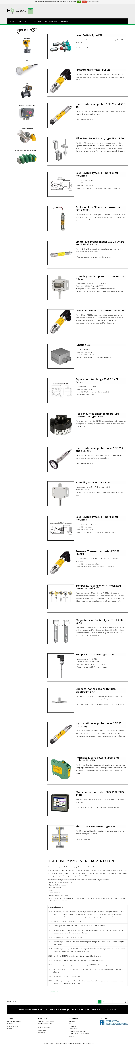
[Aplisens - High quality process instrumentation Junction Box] (60, 356)
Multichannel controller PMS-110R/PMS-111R (100, 793)
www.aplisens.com (53, 991)
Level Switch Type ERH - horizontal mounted (97, 174)
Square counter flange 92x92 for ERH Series (98, 380)
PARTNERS (72, 1026)
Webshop (23, 21)
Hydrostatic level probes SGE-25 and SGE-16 (101, 105)
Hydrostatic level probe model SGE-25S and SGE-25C (99, 449)
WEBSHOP (72, 1021)
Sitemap (72, 1036)
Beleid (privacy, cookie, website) (80, 1034)
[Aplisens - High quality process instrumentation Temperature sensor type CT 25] (60, 666)
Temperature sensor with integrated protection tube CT (98, 587)
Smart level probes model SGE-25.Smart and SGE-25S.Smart (100, 243)
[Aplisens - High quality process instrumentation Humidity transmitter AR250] (60, 493)
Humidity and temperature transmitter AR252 (100, 277)
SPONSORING (73, 1029)
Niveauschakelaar (44, 1027)
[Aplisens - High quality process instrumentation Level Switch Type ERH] (60, 46)
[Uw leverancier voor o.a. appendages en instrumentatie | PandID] (67, 11)
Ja (79, 2)
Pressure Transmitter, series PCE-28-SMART (98, 552)
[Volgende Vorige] (126, 1001)
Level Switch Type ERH (89, 35)
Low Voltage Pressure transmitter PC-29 (100, 310)
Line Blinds (41, 1032)
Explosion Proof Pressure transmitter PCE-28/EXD (98, 208)
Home (12, 21)
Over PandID (51, 21)
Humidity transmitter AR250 (93, 482)
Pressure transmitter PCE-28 (93, 69)
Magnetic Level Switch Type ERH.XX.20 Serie (99, 621)
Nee (84, 2)
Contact (65, 21)
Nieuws (37, 21)
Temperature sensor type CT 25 (95, 654)
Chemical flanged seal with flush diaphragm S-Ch (96, 690)
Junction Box (83, 344)
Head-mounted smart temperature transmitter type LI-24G (97, 415)
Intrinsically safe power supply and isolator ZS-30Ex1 (97, 759)
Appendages (42, 1030)
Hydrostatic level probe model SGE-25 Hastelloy (99, 724)
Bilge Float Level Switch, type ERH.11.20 (100, 138)
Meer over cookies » (93, 2)
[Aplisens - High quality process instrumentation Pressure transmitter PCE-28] (60, 81)
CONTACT (72, 1024)
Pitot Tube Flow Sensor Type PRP (95, 826)
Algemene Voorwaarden (77, 1031)
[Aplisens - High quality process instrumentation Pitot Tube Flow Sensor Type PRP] (60, 837)
